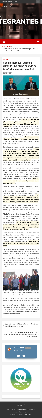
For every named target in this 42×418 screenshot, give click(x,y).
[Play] (18, 355)
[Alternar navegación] (4, 41)
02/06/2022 (7, 73)
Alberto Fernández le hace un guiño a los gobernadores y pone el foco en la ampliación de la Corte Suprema (20, 335)
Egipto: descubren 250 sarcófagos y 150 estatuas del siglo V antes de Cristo (21, 325)
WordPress (27, 415)
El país (5, 59)
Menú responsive (38, 1)
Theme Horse (23, 412)
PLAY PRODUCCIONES (25, 409)
